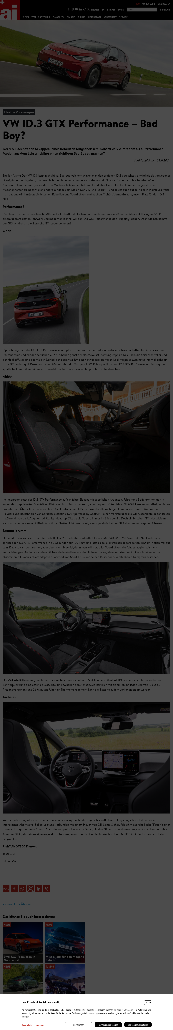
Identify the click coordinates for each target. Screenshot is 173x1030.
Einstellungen (78, 1024)
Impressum (39, 1025)
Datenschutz (27, 1025)
